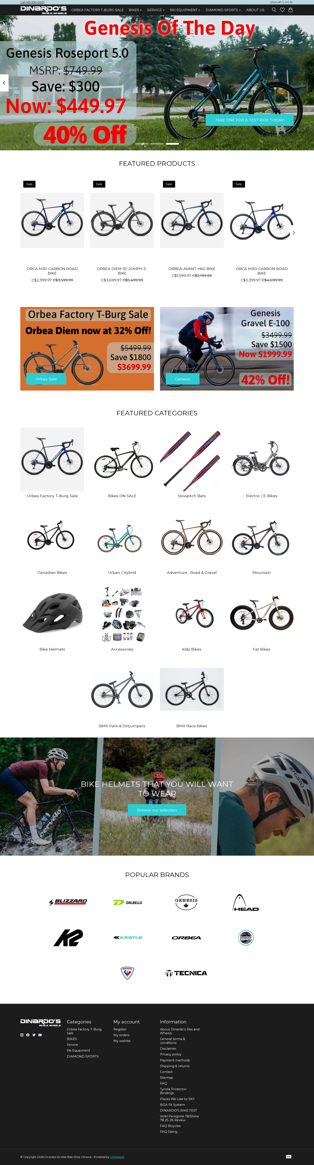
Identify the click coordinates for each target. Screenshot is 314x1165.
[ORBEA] (186, 938)
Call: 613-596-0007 (32, 2)
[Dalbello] (127, 903)
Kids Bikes (191, 649)
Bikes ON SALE (122, 496)
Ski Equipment (78, 1050)
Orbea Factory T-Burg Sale (97, 10)
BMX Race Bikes (191, 726)
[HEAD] (246, 903)
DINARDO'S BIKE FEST (178, 1110)
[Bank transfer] (289, 1157)
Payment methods (175, 1060)
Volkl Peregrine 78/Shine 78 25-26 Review (179, 1118)
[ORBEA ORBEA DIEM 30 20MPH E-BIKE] (122, 220)
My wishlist (122, 1041)
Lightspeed (117, 1157)
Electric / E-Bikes (261, 496)
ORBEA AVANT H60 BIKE (192, 268)
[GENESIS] (186, 903)
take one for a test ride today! (249, 120)
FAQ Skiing (168, 1132)
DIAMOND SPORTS (83, 1056)
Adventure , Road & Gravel (192, 572)
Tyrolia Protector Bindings (173, 1091)
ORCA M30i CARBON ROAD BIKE (262, 270)
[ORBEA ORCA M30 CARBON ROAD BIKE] (52, 220)
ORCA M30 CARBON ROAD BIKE (52, 270)
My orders (121, 1035)
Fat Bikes (261, 649)
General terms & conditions (172, 1041)
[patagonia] (246, 938)
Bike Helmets (52, 649)
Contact (166, 1072)
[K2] (68, 938)
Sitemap (166, 1078)
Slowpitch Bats (192, 496)
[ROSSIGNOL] (127, 973)
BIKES (72, 1039)
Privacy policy (170, 1054)
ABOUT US (255, 10)
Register (119, 1029)
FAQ (163, 1083)
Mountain (261, 572)
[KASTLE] (127, 938)
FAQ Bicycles (170, 1126)
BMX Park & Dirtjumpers (122, 726)
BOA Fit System (172, 1105)
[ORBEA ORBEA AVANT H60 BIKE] (192, 220)
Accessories (122, 649)
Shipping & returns (174, 1066)
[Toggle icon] (274, 10)
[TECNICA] (186, 973)
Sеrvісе (72, 1045)
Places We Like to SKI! (177, 1099)
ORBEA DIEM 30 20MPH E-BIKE (122, 270)
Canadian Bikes (52, 572)
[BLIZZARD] (68, 903)
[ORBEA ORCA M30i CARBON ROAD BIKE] (262, 220)
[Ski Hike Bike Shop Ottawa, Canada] (43, 10)
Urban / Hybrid (122, 572)
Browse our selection (157, 810)
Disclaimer (168, 1048)
